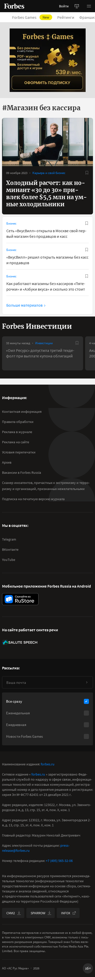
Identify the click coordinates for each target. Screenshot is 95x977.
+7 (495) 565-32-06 (59, 860)
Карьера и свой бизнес (48, 173)
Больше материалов (24, 305)
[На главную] (14, 6)
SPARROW (38, 913)
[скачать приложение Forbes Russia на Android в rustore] (20, 599)
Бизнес (11, 223)
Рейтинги (65, 17)
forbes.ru (47, 764)
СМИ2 (10, 913)
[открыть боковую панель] (77, 6)
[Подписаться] (87, 682)
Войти (64, 6)
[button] (89, 6)
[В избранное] (87, 173)
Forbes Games (30, 17)
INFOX (65, 913)
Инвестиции (44, 343)
